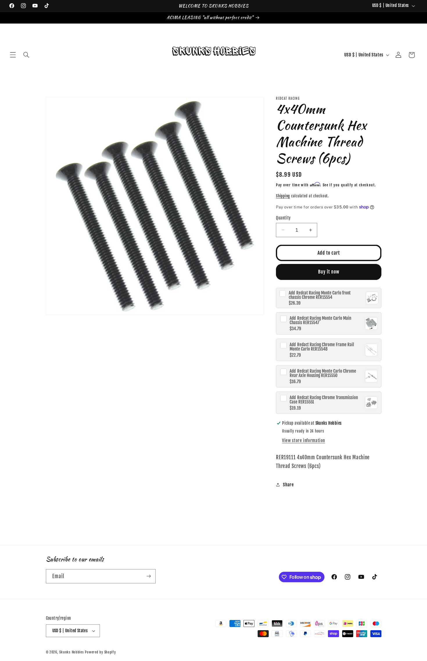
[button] (12, 55)
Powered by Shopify (100, 652)
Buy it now (329, 272)
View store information (303, 440)
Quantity (283, 217)
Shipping (283, 196)
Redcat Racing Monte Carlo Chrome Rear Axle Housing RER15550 (323, 373)
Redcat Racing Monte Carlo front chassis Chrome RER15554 (320, 294)
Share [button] (288, 484)
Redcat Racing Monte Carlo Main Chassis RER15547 (320, 320)
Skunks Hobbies (72, 652)
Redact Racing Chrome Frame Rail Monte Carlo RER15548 (322, 346)
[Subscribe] (148, 576)
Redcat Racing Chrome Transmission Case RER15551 (324, 399)
